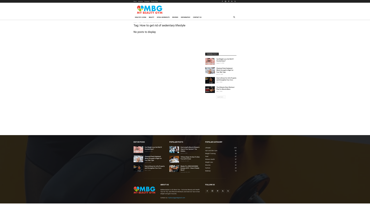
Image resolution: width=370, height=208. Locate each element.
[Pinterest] (228, 1)
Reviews (175, 17)
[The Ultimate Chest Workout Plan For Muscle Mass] (210, 89)
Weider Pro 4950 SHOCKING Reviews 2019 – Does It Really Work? (190, 168)
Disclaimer (146, 1)
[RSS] (231, 1)
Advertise (140, 1)
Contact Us (197, 17)
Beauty (151, 17)
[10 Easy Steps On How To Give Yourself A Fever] (174, 159)
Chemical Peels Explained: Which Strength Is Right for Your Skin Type (224, 70)
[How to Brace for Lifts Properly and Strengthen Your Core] (210, 80)
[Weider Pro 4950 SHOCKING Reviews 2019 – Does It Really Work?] (174, 168)
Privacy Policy (154, 1)
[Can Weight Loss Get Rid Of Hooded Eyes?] (210, 61)
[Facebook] (222, 1)
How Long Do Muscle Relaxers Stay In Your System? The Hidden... (190, 149)
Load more (220, 97)
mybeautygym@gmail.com (176, 198)
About (135, 1)
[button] (234, 17)
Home (135, 22)
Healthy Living (140, 17)
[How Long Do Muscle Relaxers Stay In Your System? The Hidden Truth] (174, 149)
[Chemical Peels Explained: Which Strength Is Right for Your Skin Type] (210, 70)
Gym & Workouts (163, 17)
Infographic (185, 17)
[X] (235, 1)
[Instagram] (225, 1)
